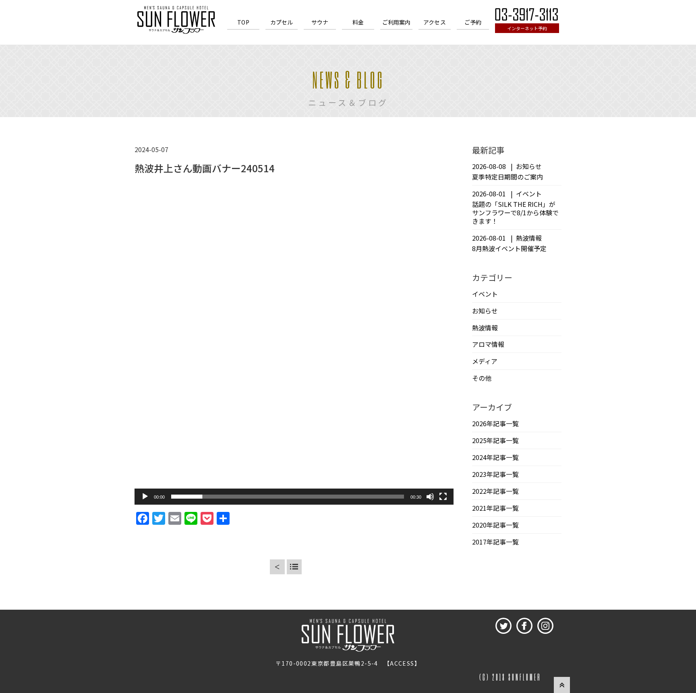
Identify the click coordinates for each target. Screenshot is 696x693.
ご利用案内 (396, 22)
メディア (484, 361)
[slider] (287, 497)
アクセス (434, 22)
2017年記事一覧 (495, 542)
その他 (481, 378)
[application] (294, 345)
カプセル (281, 22)
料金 (358, 22)
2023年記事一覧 (495, 474)
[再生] (145, 497)
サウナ (319, 22)
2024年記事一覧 (495, 457)
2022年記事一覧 (495, 491)
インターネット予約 (527, 28)
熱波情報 (485, 327)
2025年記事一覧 (495, 440)
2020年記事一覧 (495, 525)
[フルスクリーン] (443, 497)
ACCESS (402, 663)
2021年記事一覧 (495, 508)
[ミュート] (430, 497)
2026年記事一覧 (495, 423)
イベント (485, 294)
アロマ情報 (488, 344)
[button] (294, 345)
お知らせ (485, 311)
